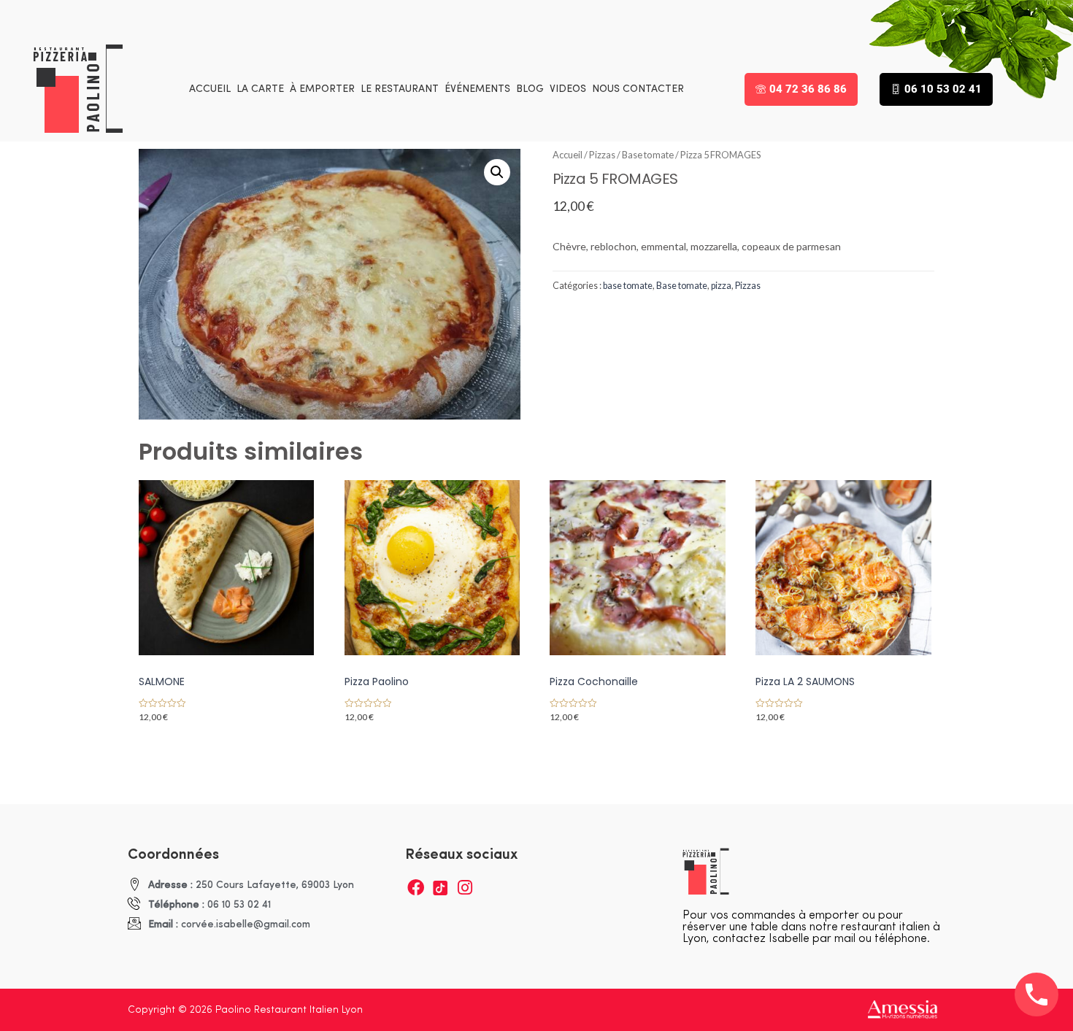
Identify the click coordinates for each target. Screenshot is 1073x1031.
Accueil (210, 89)
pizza (721, 285)
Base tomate (648, 155)
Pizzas (602, 155)
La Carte (260, 89)
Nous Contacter (638, 89)
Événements (477, 89)
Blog (530, 89)
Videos (568, 89)
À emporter (322, 89)
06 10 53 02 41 (943, 89)
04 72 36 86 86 (808, 89)
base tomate (628, 285)
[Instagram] (465, 887)
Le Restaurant (400, 89)
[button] (497, 172)
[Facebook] (415, 887)
